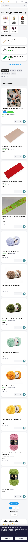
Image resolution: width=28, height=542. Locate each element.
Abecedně (13, 73)
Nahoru (15, 514)
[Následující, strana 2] (14, 508)
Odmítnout (7, 538)
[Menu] (26, 1)
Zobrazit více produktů (14, 64)
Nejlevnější (13, 70)
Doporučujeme (5, 70)
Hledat (25, 5)
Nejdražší (19, 70)
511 (18, 508)
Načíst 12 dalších (14, 503)
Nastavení (14, 534)
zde (15, 530)
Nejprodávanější (6, 73)
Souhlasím (20, 538)
